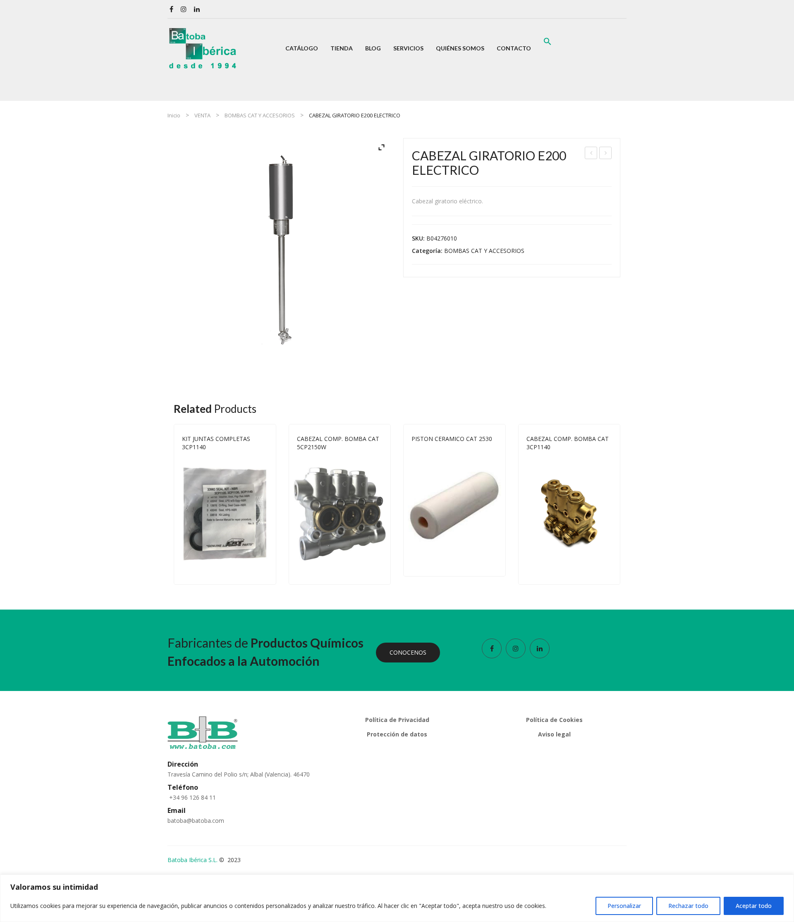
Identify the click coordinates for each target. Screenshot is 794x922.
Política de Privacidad (397, 720)
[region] (397, 898)
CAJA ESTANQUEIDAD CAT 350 (591, 154)
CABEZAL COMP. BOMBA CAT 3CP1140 (567, 443)
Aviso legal (554, 734)
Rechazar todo (688, 906)
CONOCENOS (408, 652)
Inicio (173, 115)
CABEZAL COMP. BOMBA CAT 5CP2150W (338, 443)
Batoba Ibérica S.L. (192, 860)
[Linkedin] (197, 9)
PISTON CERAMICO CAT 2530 (451, 439)
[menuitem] (301, 48)
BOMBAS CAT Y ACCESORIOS (260, 115)
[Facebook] (171, 9)
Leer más (264, 569)
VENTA (202, 115)
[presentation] (173, 504)
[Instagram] (184, 9)
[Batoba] (202, 48)
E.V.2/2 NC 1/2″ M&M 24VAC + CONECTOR (606, 154)
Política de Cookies (554, 720)
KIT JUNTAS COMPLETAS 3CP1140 (216, 443)
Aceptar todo (754, 906)
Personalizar (624, 906)
